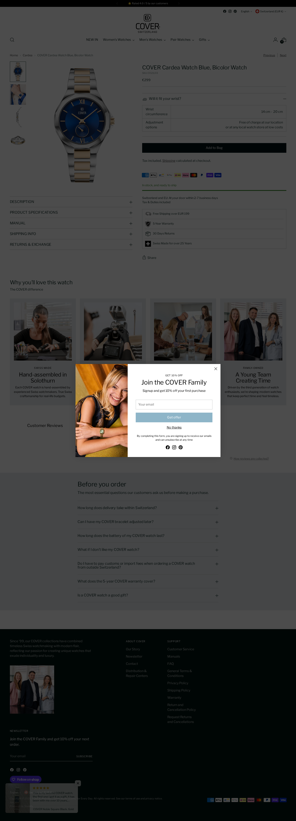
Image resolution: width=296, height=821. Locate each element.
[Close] (216, 369)
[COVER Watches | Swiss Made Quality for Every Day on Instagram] (174, 448)
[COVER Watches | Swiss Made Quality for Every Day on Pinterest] (180, 448)
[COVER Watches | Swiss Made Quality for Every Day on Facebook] (167, 448)
